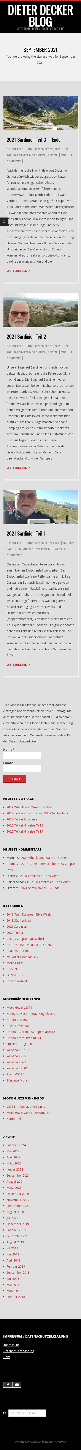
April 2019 (13, 1260)
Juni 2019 (12, 1254)
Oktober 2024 (16, 1145)
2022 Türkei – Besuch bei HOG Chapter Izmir (37, 813)
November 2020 (17, 1200)
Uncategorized (16, 981)
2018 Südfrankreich (19, 920)
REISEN (52, 155)
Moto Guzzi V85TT (19, 1007)
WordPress (60, 1441)
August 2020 (15, 1212)
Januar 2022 (14, 1169)
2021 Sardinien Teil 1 (26, 533)
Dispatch (36, 1441)
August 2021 (15, 1181)
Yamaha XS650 (16, 1062)
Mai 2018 (12, 1285)
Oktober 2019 (16, 1230)
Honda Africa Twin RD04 (23, 1038)
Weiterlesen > (18, 271)
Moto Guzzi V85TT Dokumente (28, 1113)
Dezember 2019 (17, 1224)
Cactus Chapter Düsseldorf (25, 939)
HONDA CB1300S (18, 951)
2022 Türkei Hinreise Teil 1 (24, 831)
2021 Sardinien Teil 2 (26, 336)
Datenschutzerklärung (18, 1351)
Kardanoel (13, 1119)
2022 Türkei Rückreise (21, 819)
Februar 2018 (15, 1297)
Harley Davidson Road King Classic (30, 1014)
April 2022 (13, 1157)
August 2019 (15, 1242)
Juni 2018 (12, 1278)
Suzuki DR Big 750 (19, 1044)
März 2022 (13, 1163)
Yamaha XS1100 (17, 1050)
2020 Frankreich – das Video (39, 876)
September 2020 (18, 1206)
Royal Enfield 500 (18, 1026)
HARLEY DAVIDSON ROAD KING (29, 945)
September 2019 (18, 1236)
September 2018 (18, 1272)
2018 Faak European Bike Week (28, 914)
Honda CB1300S (17, 1020)
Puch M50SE (15, 1074)
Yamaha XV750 (16, 1056)
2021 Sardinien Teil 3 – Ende (33, 139)
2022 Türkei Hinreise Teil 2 (24, 825)
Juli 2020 (12, 1218)
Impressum (11, 1345)
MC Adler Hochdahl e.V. (22, 957)
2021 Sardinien (17, 155)
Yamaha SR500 (17, 1068)
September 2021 (18, 1175)
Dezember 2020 (17, 1194)
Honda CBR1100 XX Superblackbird (30, 1032)
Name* (8, 749)
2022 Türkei (14, 932)
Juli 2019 (12, 1248)
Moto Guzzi (37, 155)
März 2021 (13, 1187)
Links (6, 1357)
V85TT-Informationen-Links (25, 1106)
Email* (8, 763)
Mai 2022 (12, 1151)
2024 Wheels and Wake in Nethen (30, 807)
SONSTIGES (14, 975)
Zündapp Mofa (16, 1080)
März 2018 (13, 1291)
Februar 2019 (15, 1266)
